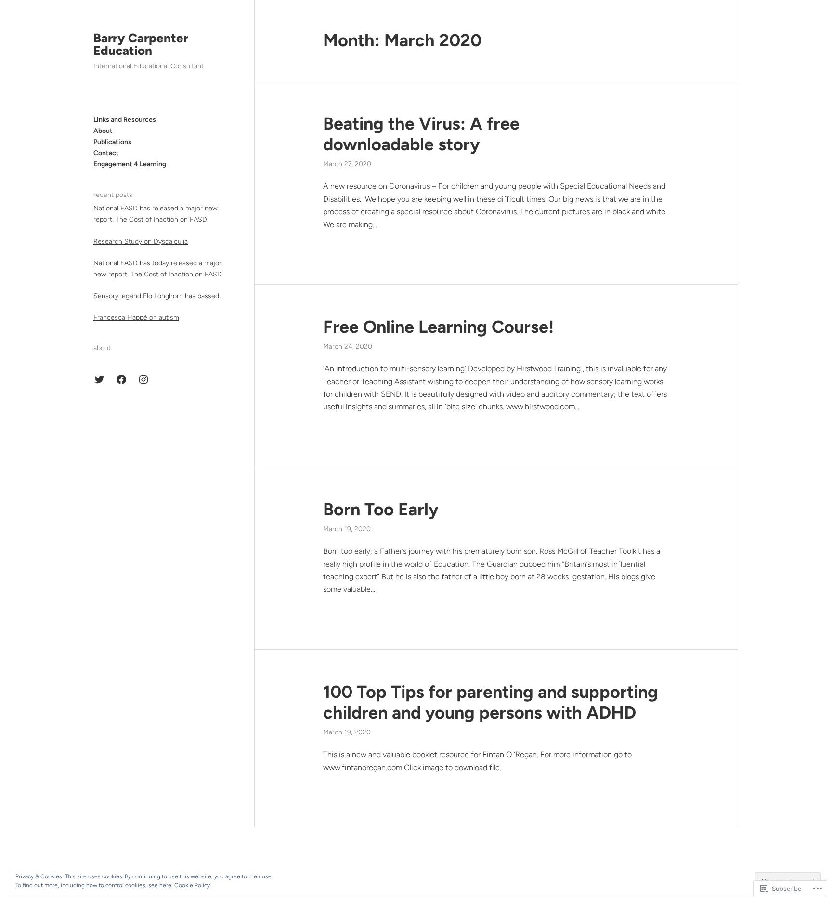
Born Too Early (381, 509)
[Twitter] (99, 379)
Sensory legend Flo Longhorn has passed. (157, 296)
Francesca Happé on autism (136, 318)
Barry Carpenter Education (140, 44)
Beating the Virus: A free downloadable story (421, 134)
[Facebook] (121, 379)
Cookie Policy (192, 885)
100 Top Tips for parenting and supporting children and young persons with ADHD (490, 702)
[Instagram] (143, 379)
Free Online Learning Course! (438, 326)
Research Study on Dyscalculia (140, 241)
